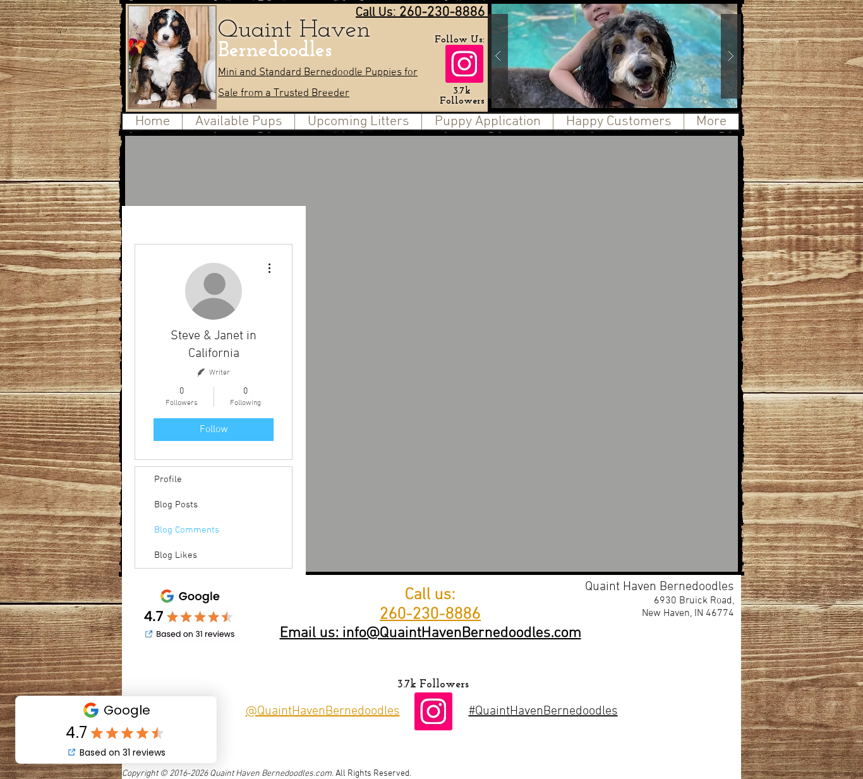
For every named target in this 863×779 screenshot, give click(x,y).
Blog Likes (175, 555)
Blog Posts (176, 504)
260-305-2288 (630, 662)
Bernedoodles (278, 50)
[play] (703, 10)
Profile (168, 479)
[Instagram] (464, 64)
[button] (666, 56)
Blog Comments (186, 530)
